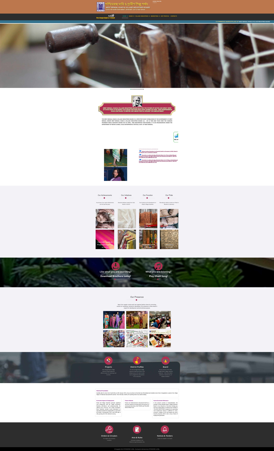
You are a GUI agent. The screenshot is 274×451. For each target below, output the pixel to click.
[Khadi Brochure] (115, 266)
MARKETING (154, 16)
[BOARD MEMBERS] (165, 360)
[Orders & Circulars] (109, 429)
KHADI (131, 16)
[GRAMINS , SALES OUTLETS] (113, 15)
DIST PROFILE (165, 16)
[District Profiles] (137, 360)
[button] (130, 89)
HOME (124, 16)
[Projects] (108, 360)
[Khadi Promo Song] (158, 266)
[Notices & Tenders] (165, 429)
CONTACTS (174, 16)
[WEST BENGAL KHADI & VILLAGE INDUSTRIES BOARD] (105, 18)
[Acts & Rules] (137, 429)
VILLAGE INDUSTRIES (141, 16)
